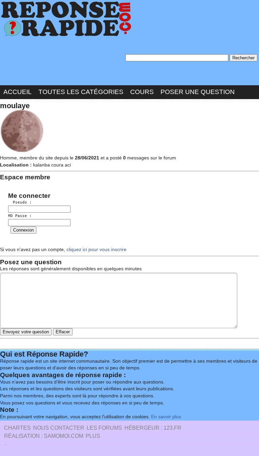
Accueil (17, 91)
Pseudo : (20, 202)
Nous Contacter (58, 428)
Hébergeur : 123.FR (152, 428)
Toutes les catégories (80, 91)
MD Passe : (20, 216)
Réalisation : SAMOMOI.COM (43, 436)
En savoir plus (166, 416)
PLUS (93, 436)
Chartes (17, 428)
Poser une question (198, 91)
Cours (142, 91)
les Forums (104, 428)
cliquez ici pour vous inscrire (95, 249)
